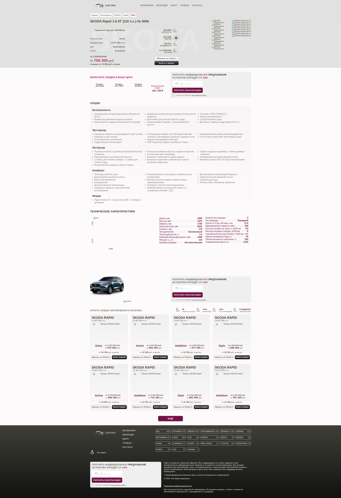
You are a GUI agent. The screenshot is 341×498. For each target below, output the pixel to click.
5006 (133, 15)
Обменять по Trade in (166, 58)
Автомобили (146, 5)
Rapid (125, 15)
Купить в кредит (166, 63)
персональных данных (199, 95)
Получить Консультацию (187, 90)
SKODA (117, 15)
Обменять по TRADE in (101, 357)
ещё (170, 418)
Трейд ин (184, 5)
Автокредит (162, 5)
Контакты (197, 5)
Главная (94, 15)
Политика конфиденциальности (178, 486)
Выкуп (174, 5)
